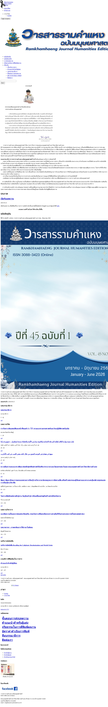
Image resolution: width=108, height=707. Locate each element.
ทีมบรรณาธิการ (11, 635)
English (9, 15)
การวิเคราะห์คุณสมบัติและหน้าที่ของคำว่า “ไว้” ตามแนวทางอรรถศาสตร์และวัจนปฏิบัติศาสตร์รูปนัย (35, 428)
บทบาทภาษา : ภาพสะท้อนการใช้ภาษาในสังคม (17, 527)
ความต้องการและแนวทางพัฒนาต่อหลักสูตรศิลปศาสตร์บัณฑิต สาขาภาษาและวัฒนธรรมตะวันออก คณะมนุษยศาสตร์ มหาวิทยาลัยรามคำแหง (49, 467)
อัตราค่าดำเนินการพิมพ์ (14, 75)
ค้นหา (2, 83)
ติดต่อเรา (10, 77)
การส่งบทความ (8, 61)
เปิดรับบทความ (7, 199)
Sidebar (6, 5)
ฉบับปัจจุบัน (7, 56)
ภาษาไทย (7, 595)
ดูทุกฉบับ (3, 575)
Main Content (7, 3)
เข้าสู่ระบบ (7, 10)
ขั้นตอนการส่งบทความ (14, 73)
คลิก (58, 206)
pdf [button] (1, 420)
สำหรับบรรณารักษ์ (9, 657)
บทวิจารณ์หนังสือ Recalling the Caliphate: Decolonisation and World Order (27, 545)
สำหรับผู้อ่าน (7, 652)
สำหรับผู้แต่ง (7, 655)
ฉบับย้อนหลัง (8, 58)
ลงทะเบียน (7, 8)
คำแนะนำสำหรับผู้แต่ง (14, 69)
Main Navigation (8, 2)
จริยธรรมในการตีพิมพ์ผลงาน (12, 63)
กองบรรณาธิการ (12, 71)
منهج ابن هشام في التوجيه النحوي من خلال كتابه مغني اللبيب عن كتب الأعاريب (27, 454)
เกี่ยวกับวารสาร (12, 67)
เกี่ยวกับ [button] (6, 65)
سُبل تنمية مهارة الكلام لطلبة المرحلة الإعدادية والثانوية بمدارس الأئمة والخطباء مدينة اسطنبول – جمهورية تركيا (37, 441)
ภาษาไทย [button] (7, 14)
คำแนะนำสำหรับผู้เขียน (9, 563)
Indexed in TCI (5, 609)
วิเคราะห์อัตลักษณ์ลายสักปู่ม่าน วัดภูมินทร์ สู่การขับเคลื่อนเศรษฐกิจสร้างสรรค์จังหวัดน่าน (31, 496)
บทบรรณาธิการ (6, 410)
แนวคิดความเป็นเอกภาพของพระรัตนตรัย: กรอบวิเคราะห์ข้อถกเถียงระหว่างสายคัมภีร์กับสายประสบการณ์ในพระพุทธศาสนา (43, 514)
